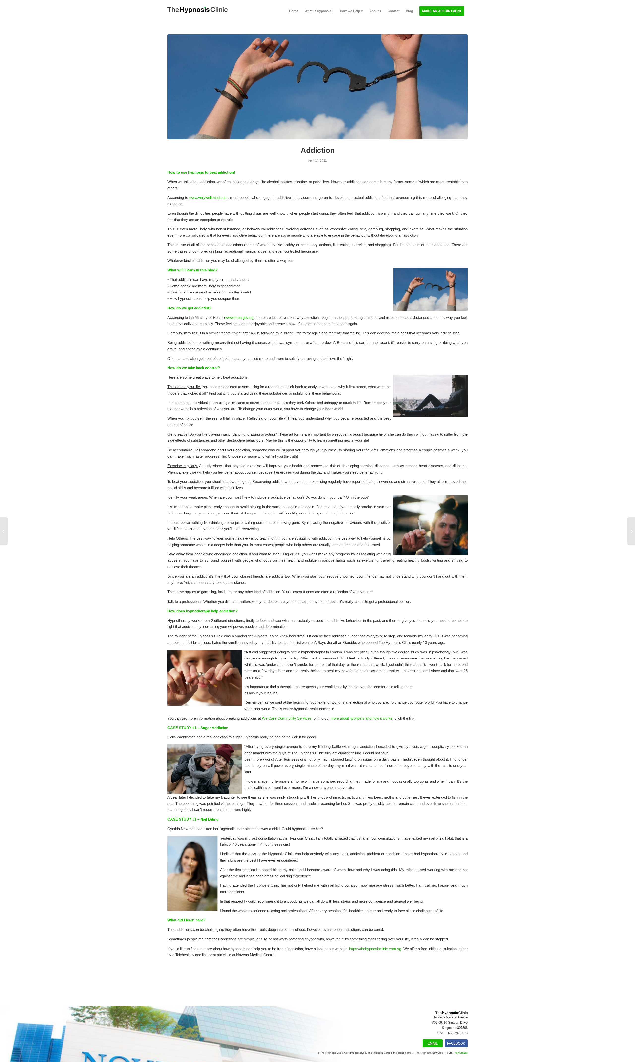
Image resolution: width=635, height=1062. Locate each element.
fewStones (461, 1052)
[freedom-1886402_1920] (317, 86)
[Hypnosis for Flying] (631, 531)
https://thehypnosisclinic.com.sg (375, 949)
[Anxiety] (4, 531)
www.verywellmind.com (208, 197)
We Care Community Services (287, 718)
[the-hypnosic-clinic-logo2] (197, 11)
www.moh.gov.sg (239, 317)
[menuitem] (293, 11)
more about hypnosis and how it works (361, 718)
